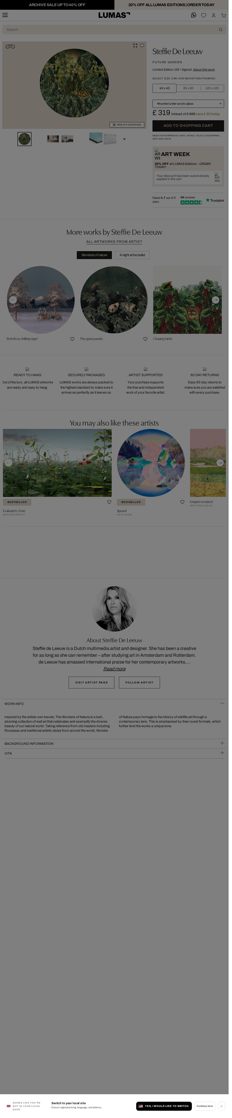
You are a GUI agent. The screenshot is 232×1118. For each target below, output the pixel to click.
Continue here (205, 1106)
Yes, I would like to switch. (167, 1106)
